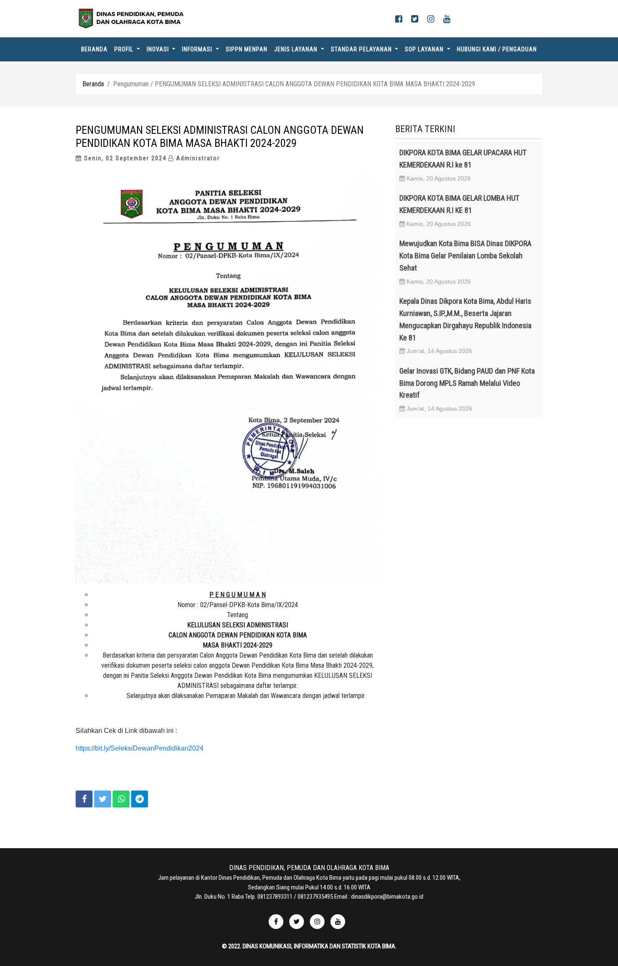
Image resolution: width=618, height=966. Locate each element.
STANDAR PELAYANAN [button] (362, 49)
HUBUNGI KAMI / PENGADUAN (497, 49)
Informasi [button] (198, 49)
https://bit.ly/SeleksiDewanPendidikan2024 (139, 748)
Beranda (96, 49)
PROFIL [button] (124, 49)
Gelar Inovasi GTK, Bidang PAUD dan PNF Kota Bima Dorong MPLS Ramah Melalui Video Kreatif (467, 383)
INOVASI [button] (159, 49)
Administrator (197, 158)
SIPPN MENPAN (246, 49)
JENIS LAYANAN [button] (296, 49)
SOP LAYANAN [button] (425, 49)
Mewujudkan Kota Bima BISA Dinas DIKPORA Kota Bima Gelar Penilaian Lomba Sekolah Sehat (465, 255)
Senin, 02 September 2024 (124, 158)
